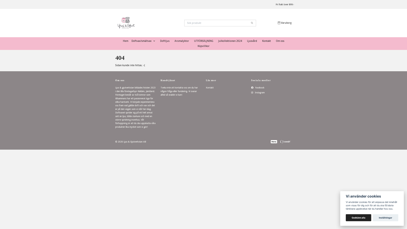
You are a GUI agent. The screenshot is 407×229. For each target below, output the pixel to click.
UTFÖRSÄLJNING (203, 40)
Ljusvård (252, 40)
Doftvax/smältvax (141, 40)
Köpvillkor (204, 46)
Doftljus (164, 40)
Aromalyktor (182, 40)
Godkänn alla (358, 217)
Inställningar (385, 217)
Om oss (280, 40)
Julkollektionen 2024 (230, 40)
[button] (155, 41)
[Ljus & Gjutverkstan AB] (159, 23)
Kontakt (266, 40)
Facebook (259, 87)
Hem (125, 40)
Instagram (259, 92)
